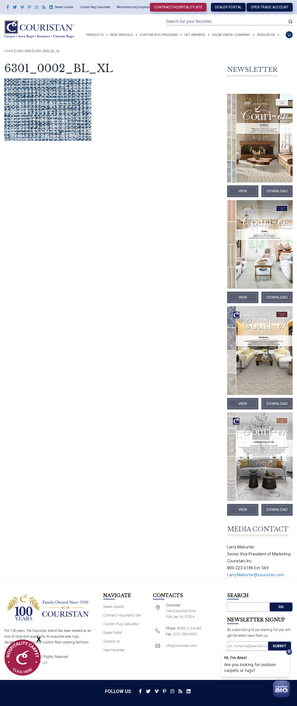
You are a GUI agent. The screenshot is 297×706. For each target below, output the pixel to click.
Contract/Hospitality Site (178, 7)
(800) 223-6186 (189, 628)
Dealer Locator (64, 7)
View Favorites (114, 650)
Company (242, 35)
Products (95, 35)
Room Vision (222, 35)
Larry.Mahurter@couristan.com (255, 575)
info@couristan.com (181, 646)
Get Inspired (194, 35)
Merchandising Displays (133, 7)
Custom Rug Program (159, 35)
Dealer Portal (228, 7)
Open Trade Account (270, 7)
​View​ (242, 191)
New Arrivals (122, 35)
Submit (279, 646)
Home (9, 51)
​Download (277, 191)
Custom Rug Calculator (95, 7)
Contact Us (111, 641)
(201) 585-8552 (185, 634)
